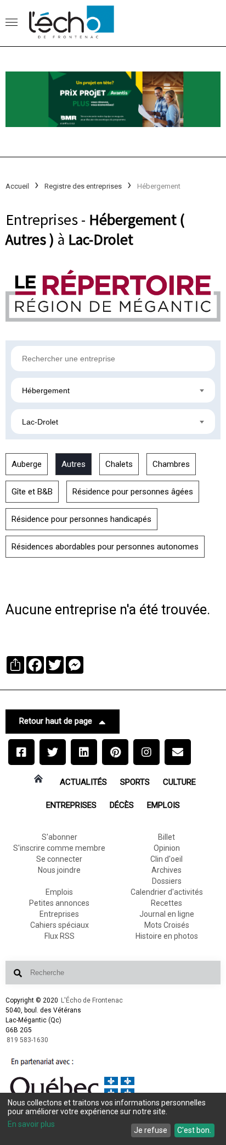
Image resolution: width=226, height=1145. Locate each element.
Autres (73, 464)
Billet (166, 837)
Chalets (119, 464)
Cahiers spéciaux (59, 925)
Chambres (171, 464)
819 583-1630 (27, 1040)
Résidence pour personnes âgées (132, 492)
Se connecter (59, 859)
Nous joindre (59, 870)
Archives (166, 870)
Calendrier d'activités (167, 892)
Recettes (166, 903)
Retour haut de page (55, 721)
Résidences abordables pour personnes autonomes (105, 547)
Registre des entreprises (83, 186)
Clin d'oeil (166, 859)
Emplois (163, 805)
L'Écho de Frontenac (92, 1000)
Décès (122, 805)
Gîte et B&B (32, 492)
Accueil (17, 186)
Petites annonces (59, 903)
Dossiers (167, 881)
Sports (135, 782)
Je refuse (150, 1130)
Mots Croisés (166, 925)
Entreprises (71, 805)
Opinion (167, 848)
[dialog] (113, 1119)
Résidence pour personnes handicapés (81, 519)
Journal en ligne (166, 914)
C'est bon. (194, 1130)
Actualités (83, 782)
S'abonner (59, 837)
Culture (179, 782)
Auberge (27, 464)
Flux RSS (59, 936)
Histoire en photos (166, 936)
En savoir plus (31, 1124)
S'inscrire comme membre (59, 848)
